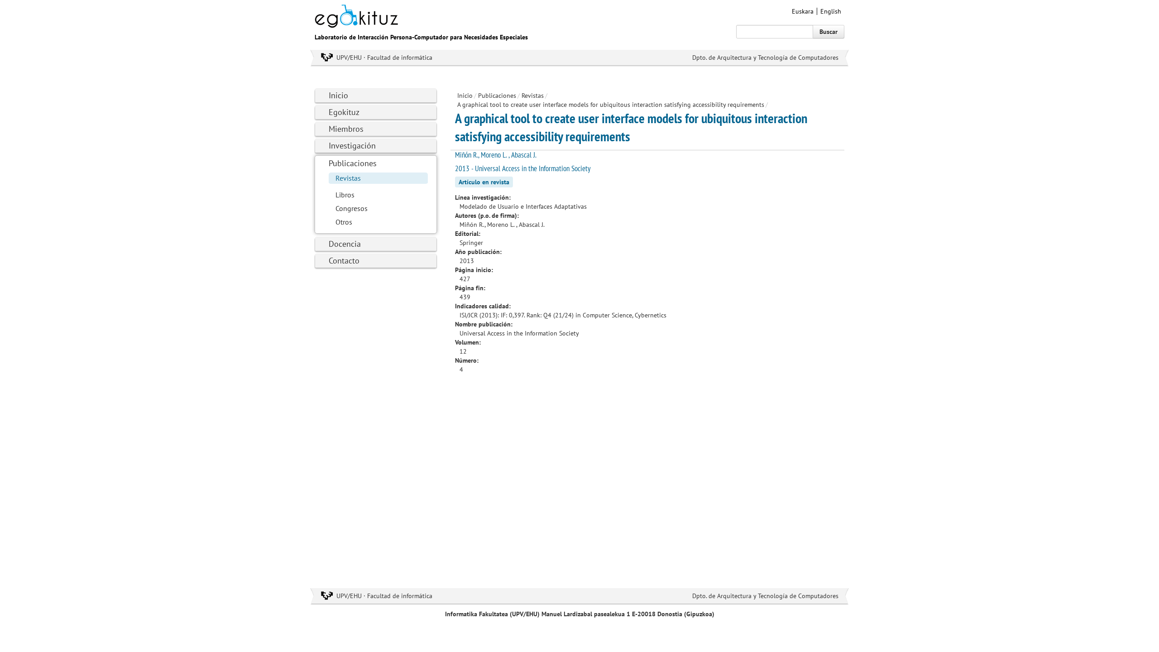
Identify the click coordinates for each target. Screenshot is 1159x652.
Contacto (344, 260)
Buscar (828, 32)
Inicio (338, 95)
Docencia (345, 244)
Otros (343, 221)
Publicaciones (353, 163)
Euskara (803, 11)
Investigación (352, 145)
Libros (344, 194)
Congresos (351, 208)
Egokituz (344, 112)
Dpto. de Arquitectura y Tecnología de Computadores (765, 57)
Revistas (348, 177)
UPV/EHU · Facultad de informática (384, 57)
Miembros (346, 129)
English (830, 11)
